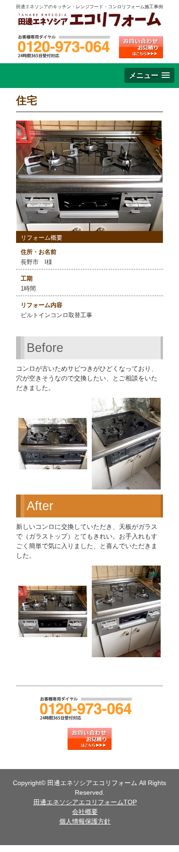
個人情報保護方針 (85, 821)
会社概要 (85, 811)
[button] (149, 75)
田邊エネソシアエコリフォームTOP (85, 802)
